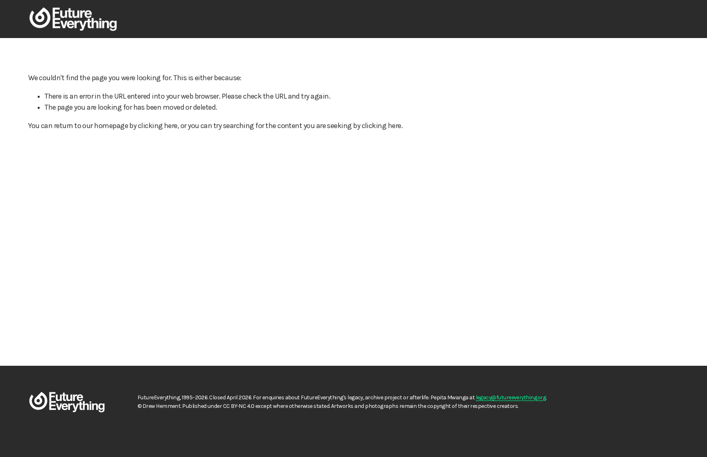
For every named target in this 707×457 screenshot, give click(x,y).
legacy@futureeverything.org (511, 397)
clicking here (158, 126)
